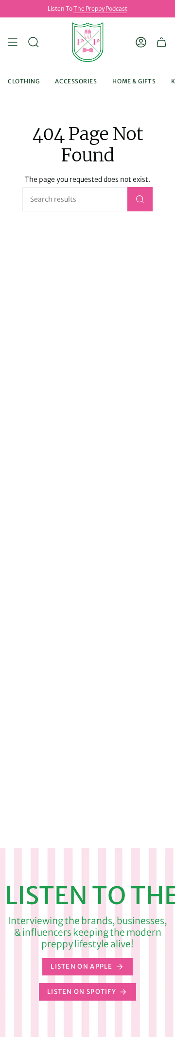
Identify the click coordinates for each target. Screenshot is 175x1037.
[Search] (140, 199)
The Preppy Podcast (100, 8)
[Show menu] (12, 42)
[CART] (161, 42)
